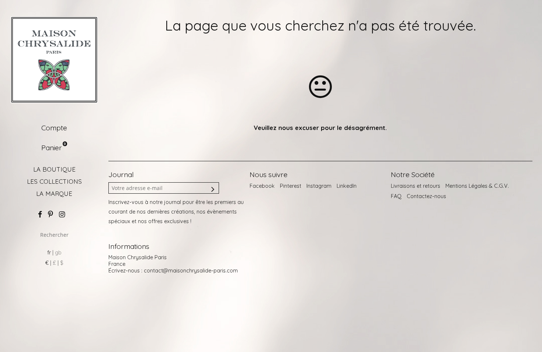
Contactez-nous (426, 196)
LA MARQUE (54, 193)
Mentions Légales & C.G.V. (477, 186)
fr (49, 252)
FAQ (396, 196)
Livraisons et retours (415, 186)
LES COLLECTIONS (54, 181)
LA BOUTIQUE (54, 169)
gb (58, 252)
